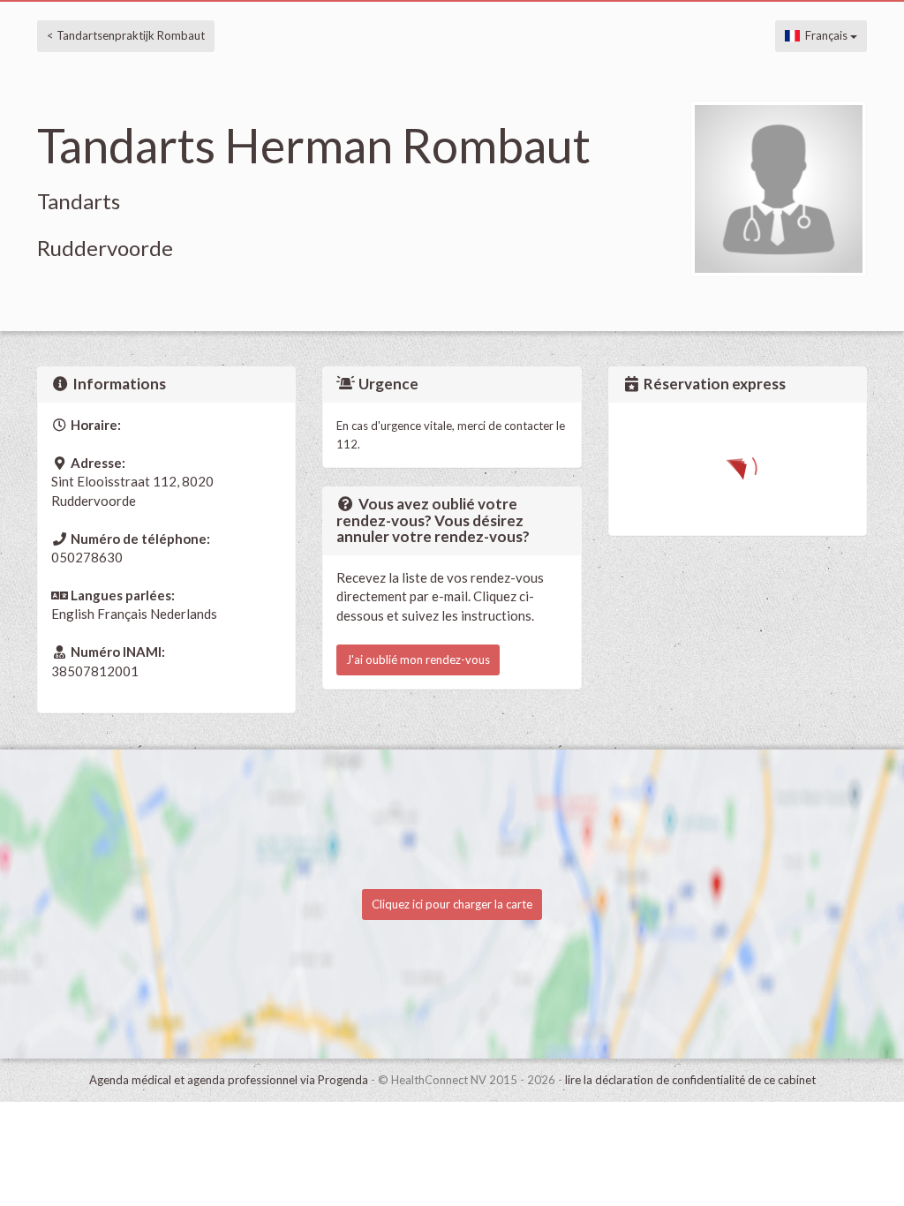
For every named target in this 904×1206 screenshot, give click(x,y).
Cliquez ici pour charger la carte (452, 904)
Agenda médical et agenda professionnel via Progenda (228, 1080)
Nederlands (183, 614)
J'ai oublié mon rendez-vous (418, 659)
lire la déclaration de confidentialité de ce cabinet (690, 1080)
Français (825, 35)
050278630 (87, 557)
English (72, 614)
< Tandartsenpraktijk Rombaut (126, 35)
